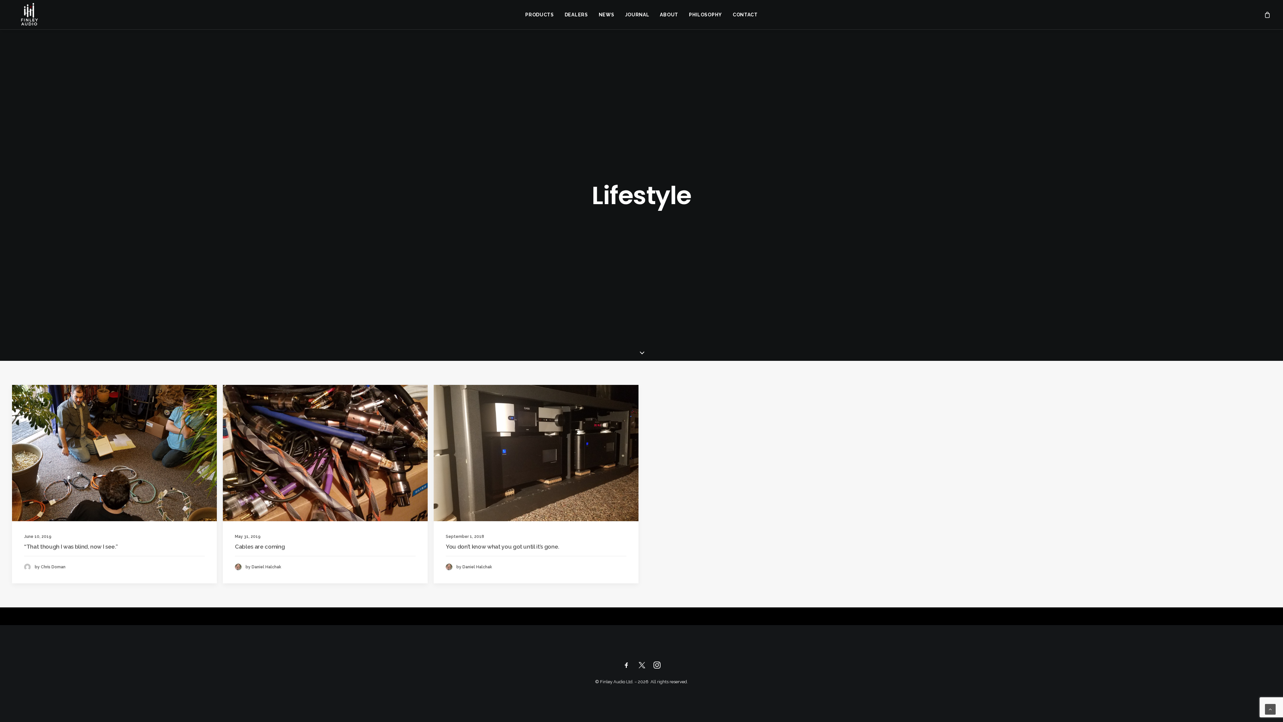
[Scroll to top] (1270, 709)
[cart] (1267, 14)
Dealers (576, 14)
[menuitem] (540, 14)
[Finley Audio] (29, 14)
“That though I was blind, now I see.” (71, 546)
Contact (745, 14)
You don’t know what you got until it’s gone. (502, 546)
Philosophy (705, 14)
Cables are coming (260, 546)
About (669, 14)
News (606, 14)
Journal (637, 14)
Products (539, 14)
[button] (114, 453)
